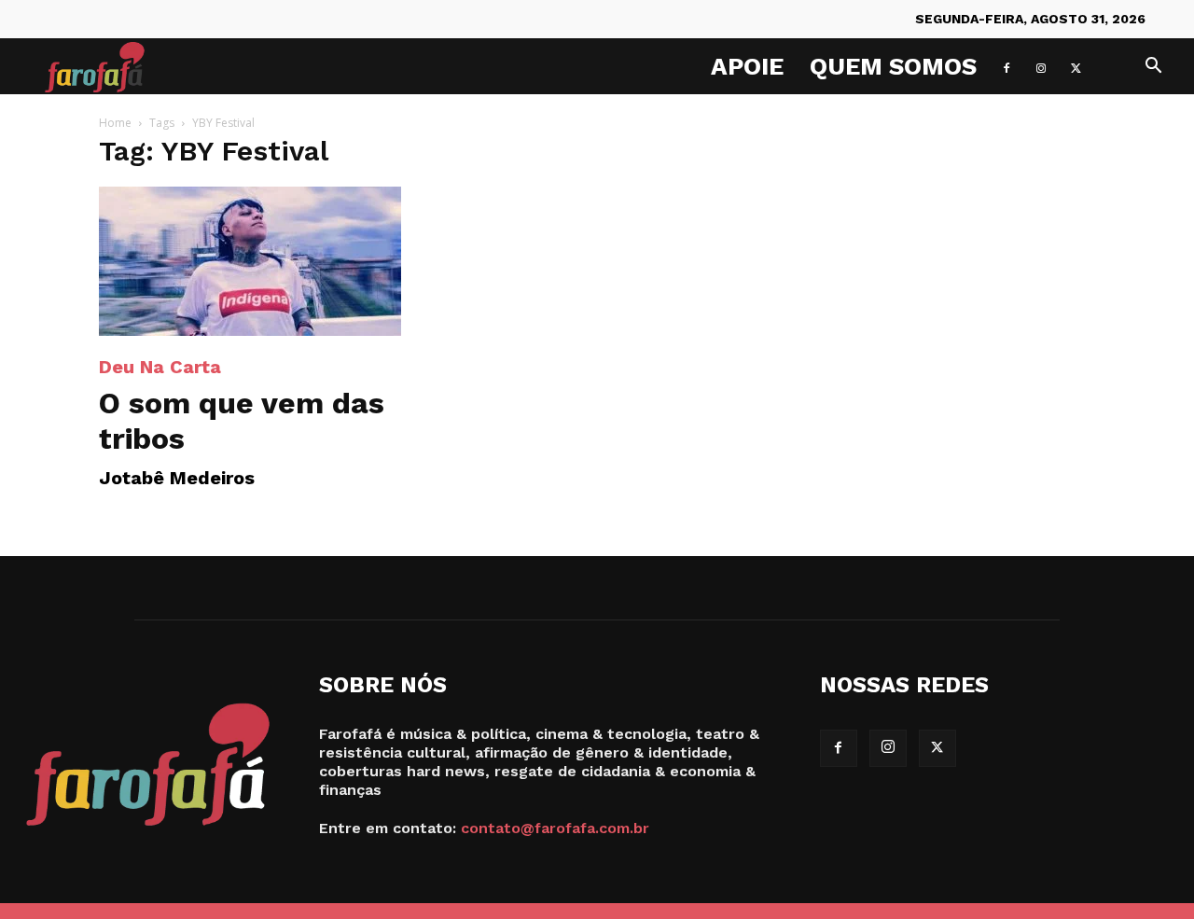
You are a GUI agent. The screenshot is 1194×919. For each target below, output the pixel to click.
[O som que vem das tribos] (250, 261)
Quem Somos (893, 66)
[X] (1076, 66)
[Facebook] (1006, 66)
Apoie (747, 66)
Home (115, 123)
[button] (1153, 68)
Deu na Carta (160, 366)
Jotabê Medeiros (177, 477)
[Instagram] (1041, 66)
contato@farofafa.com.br (555, 828)
